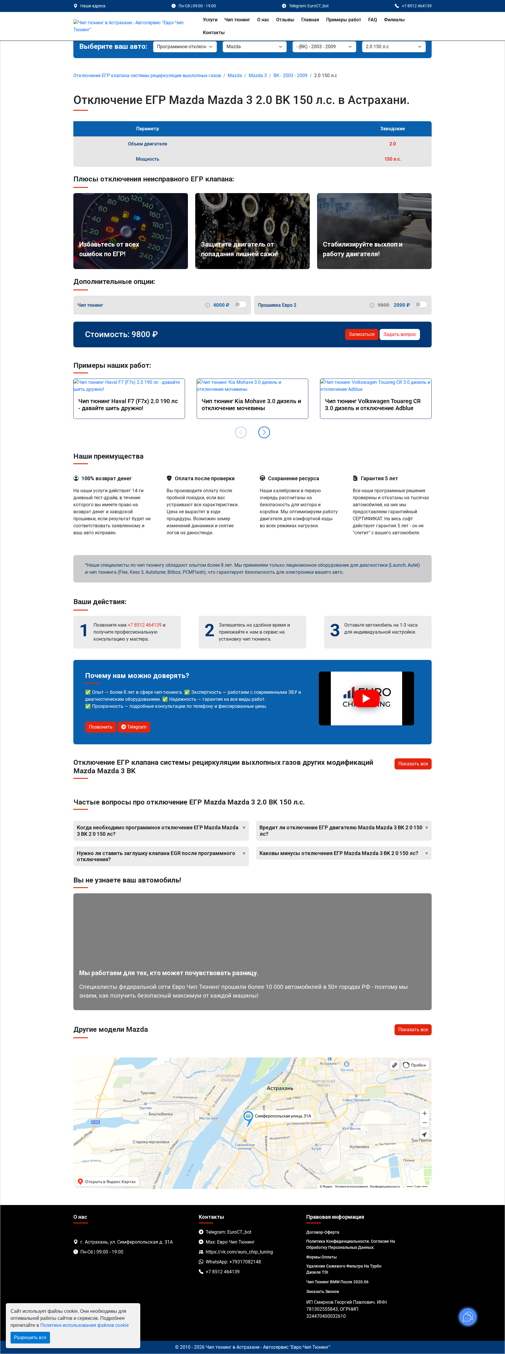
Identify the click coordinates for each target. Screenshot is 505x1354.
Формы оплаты (321, 1257)
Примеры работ (343, 19)
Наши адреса (93, 6)
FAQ (372, 19)
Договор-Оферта (322, 1232)
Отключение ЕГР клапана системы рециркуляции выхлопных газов (147, 75)
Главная (310, 19)
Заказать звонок (322, 1291)
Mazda (235, 75)
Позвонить (101, 727)
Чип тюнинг (237, 19)
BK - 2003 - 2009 (290, 75)
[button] (264, 432)
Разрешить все (30, 1337)
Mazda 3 (258, 75)
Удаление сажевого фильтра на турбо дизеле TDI (343, 1269)
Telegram (136, 727)
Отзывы (285, 19)
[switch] (240, 304)
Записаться (362, 334)
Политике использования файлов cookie (84, 1325)
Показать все (413, 764)
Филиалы (394, 19)
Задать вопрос (399, 334)
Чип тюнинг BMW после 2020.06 (337, 1282)
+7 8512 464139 (145, 625)
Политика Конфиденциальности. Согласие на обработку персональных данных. (350, 1244)
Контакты (214, 32)
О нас (263, 19)
